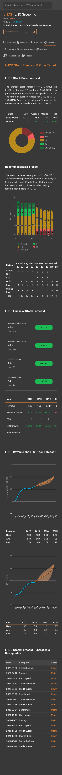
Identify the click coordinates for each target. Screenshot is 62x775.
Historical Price (27, 49)
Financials (37, 42)
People (29, 56)
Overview (24, 42)
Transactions (13, 56)
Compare (11, 49)
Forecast (52, 43)
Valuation (11, 42)
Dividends (44, 49)
